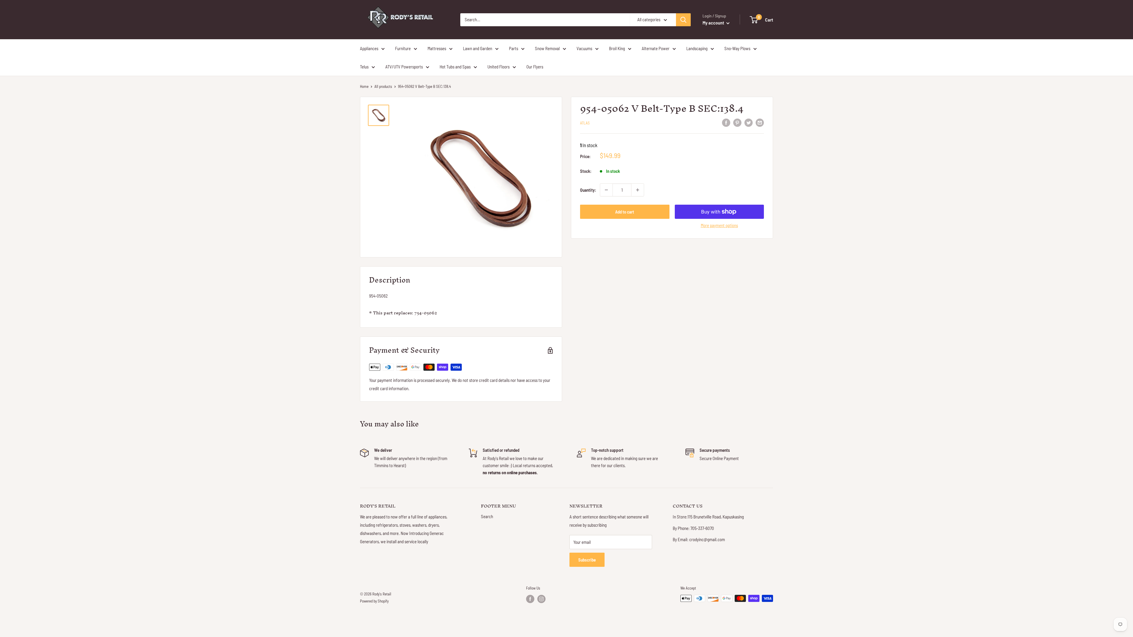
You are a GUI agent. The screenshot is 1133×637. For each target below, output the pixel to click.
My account (714, 22)
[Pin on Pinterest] (737, 122)
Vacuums (584, 48)
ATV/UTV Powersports (404, 66)
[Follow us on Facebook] (530, 599)
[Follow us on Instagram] (541, 599)
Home (364, 86)
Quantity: (588, 190)
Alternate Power (655, 48)
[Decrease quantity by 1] (606, 190)
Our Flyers (534, 66)
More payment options (719, 225)
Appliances (369, 48)
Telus (364, 66)
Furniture (403, 48)
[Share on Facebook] (726, 122)
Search (487, 516)
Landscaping (697, 48)
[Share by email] (760, 122)
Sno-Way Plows (737, 48)
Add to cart (624, 211)
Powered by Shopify (374, 601)
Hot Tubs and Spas (455, 66)
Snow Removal (547, 48)
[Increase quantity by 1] (637, 190)
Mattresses (437, 48)
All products (383, 86)
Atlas (585, 123)
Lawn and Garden (477, 48)
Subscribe (587, 559)
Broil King (617, 48)
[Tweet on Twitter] (748, 122)
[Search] (683, 19)
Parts (513, 48)
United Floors (498, 66)
